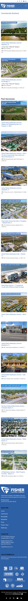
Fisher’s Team (4, 525)
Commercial (4, 514)
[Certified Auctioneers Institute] (22, 568)
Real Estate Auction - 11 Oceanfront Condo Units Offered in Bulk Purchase (12, 286)
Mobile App (4, 528)
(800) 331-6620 (10, 542)
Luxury (3, 511)
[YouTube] (23, 1)
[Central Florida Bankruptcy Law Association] (19, 585)
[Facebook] (19, 1)
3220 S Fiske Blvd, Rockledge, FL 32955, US (13, 87)
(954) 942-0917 (9, 541)
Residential (4, 519)
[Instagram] (21, 1)
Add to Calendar (7, 48)
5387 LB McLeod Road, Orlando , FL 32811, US (14, 258)
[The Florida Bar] (12, 585)
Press (2, 522)
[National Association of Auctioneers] (5, 568)
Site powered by (9, 594)
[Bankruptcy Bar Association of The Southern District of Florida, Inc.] (20, 580)
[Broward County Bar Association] (7, 585)
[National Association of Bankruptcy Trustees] (22, 574)
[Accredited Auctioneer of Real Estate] (8, 574)
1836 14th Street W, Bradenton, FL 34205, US (13, 347)
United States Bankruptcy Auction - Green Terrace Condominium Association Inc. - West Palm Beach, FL (13, 155)
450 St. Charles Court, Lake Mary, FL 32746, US (14, 378)
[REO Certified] (17, 574)
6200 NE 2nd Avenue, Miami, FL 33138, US (13, 476)
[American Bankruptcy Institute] (8, 580)
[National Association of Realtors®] (10, 568)
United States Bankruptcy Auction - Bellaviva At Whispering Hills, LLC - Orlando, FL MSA (11, 124)
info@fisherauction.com (7, 546)
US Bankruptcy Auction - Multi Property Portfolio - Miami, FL (13, 473)
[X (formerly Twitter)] (17, 1)
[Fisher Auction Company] (8, 6)
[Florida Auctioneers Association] (16, 568)
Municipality (4, 516)
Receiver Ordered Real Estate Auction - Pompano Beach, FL (13, 407)
